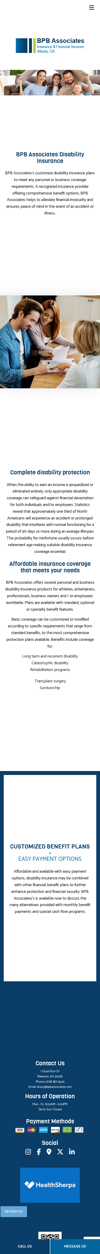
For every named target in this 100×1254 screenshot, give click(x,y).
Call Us (25, 1246)
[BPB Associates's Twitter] (60, 1153)
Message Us (75, 1246)
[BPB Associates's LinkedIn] (72, 1153)
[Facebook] (38, 1153)
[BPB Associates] (50, 45)
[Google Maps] (49, 1153)
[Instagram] (28, 1153)
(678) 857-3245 (55, 1082)
